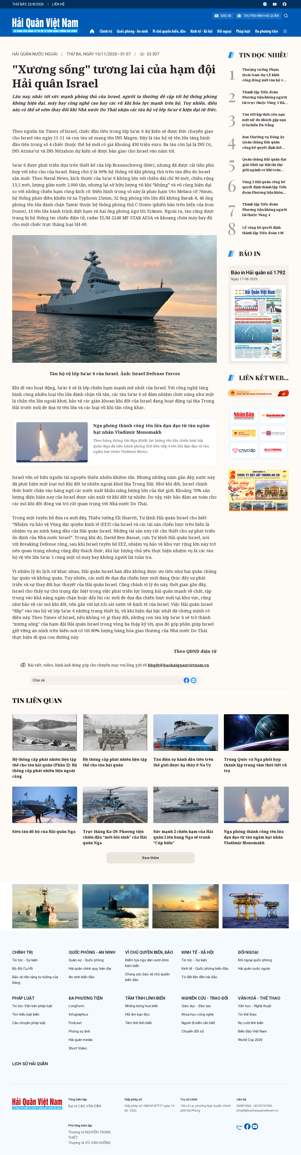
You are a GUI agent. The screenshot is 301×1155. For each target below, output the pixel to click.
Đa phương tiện (266, 31)
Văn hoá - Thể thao (259, 998)
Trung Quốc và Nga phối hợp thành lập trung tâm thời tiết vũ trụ (255, 765)
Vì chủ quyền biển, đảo (169, 31)
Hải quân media (80, 1040)
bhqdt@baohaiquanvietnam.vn (178, 665)
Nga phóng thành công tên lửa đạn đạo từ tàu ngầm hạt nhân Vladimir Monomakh (254, 837)
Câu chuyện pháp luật (28, 1023)
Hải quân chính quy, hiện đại (90, 968)
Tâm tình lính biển (145, 998)
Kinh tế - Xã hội (201, 31)
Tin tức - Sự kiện (25, 960)
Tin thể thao (247, 1014)
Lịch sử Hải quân (30, 1063)
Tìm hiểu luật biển (25, 1014)
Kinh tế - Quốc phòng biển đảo (205, 968)
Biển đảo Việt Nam (252, 1031)
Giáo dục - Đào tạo (196, 1006)
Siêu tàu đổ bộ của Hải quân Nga (43, 831)
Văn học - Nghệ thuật (254, 1006)
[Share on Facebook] (186, 680)
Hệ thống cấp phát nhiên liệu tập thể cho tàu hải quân (115, 762)
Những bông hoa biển (141, 1006)
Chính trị (106, 31)
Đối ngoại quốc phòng (255, 960)
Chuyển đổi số (193, 1031)
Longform (76, 1006)
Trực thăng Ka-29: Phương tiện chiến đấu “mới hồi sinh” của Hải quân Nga (115, 837)
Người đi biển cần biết (198, 1023)
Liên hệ (58, 4)
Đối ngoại (224, 31)
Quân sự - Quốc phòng (86, 960)
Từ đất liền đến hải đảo (199, 977)
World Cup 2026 (250, 1040)
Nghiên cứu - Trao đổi (205, 998)
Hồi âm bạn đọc (137, 1014)
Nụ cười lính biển (250, 1023)
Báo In (226, 16)
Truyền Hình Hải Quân (261, 16)
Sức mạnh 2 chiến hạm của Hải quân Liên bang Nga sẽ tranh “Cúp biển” (183, 837)
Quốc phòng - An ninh (132, 31)
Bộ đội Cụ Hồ (22, 968)
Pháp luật (243, 31)
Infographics (78, 1014)
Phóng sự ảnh (79, 1031)
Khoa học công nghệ (198, 1014)
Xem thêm (150, 858)
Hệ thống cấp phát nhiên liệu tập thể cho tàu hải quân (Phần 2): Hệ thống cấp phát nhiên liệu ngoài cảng (44, 768)
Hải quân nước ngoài (35, 53)
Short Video (78, 1048)
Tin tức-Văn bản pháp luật (32, 1006)
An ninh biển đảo (82, 977)
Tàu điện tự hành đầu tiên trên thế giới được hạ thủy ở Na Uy (183, 762)
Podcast (75, 1023)
